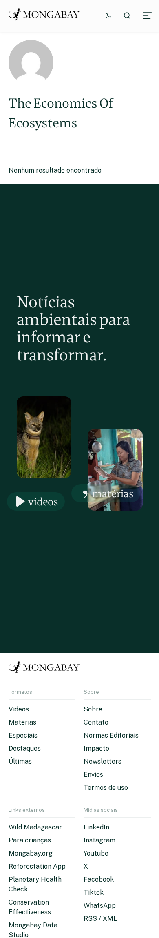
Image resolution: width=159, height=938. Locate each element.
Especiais (23, 735)
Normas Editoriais (111, 735)
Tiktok (94, 892)
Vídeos (43, 501)
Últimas (20, 761)
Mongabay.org (31, 853)
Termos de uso (106, 787)
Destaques (25, 748)
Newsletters (102, 761)
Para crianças (30, 840)
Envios (93, 774)
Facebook (99, 879)
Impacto (96, 748)
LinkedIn (96, 827)
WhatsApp (100, 905)
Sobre (93, 709)
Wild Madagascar (35, 827)
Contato (96, 722)
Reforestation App (37, 866)
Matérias (113, 493)
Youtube (96, 853)
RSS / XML (100, 918)
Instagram (99, 840)
